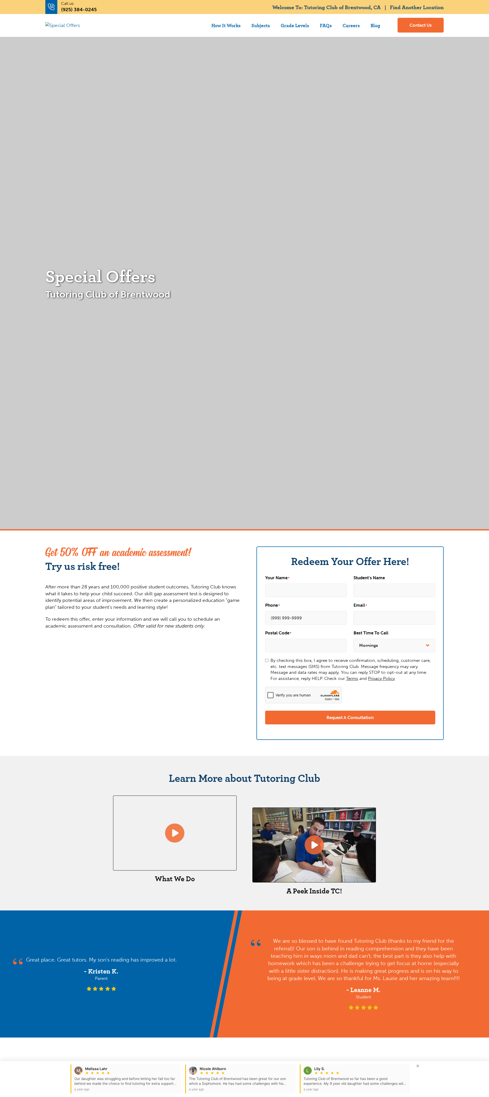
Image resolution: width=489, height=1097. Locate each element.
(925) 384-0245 (79, 9)
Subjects (260, 25)
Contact (421, 25)
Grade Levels (295, 25)
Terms (352, 678)
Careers (351, 25)
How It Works (226, 25)
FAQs (326, 25)
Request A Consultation (350, 717)
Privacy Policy (381, 678)
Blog (375, 25)
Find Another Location (417, 7)
